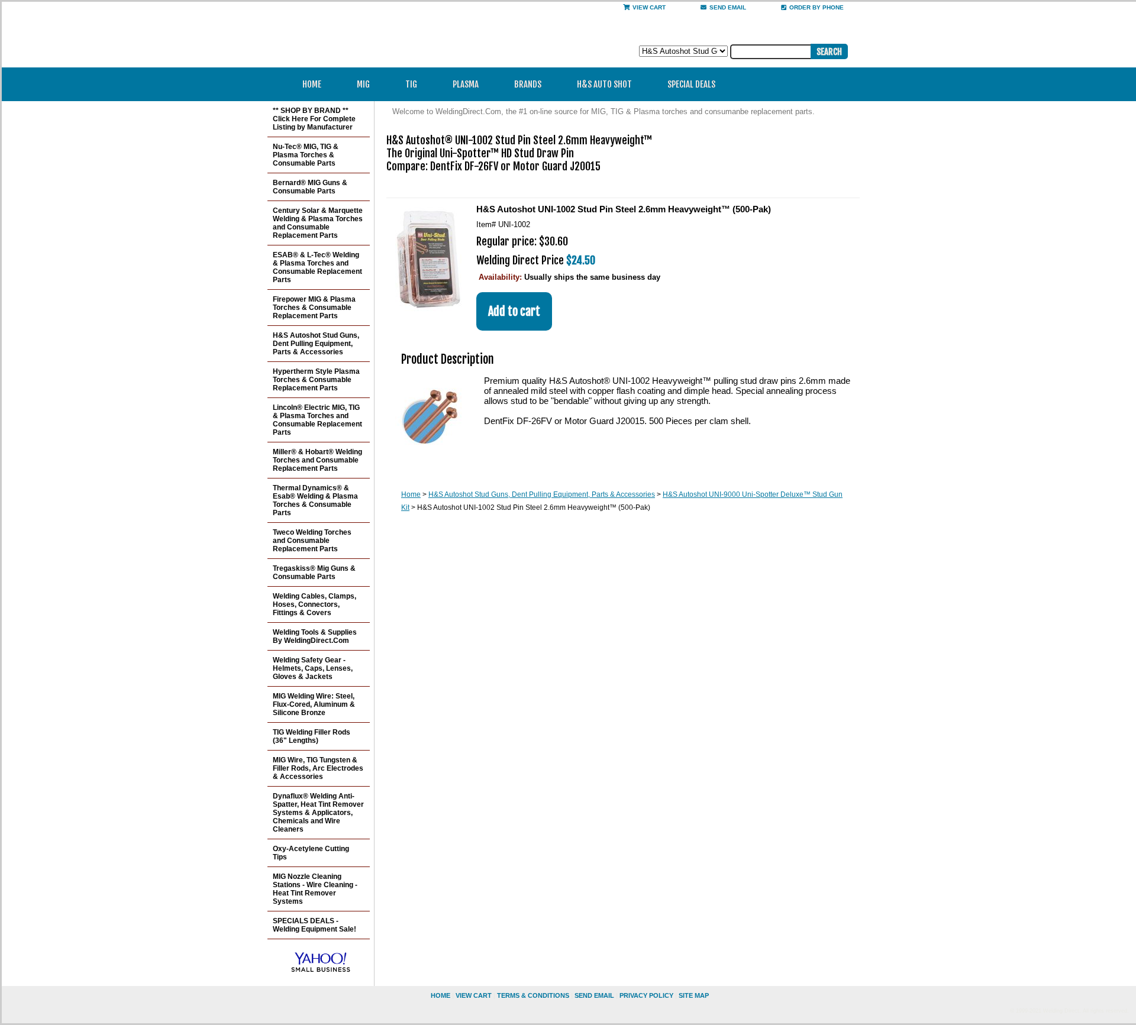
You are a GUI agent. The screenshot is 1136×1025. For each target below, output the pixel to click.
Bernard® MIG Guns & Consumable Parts (310, 187)
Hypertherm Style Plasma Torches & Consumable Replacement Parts (316, 379)
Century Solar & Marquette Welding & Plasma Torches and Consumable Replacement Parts (318, 223)
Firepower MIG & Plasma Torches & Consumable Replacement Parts (314, 307)
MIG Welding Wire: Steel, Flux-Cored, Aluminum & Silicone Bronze (314, 704)
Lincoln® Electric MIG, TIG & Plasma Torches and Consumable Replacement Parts (317, 419)
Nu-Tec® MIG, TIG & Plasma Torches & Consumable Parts (305, 155)
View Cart (649, 7)
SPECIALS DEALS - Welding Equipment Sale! (314, 925)
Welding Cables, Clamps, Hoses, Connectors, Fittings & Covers (314, 604)
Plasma (466, 84)
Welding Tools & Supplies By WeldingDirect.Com (315, 636)
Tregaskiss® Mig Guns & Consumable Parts (314, 572)
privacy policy (646, 995)
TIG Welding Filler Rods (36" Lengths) (311, 736)
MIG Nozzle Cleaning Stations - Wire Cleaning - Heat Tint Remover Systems (315, 889)
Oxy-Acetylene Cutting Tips (311, 853)
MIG (363, 84)
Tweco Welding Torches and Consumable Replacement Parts (312, 540)
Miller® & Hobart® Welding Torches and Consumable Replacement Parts (317, 460)
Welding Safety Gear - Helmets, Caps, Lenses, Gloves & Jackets (313, 668)
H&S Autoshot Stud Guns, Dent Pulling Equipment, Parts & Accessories (541, 494)
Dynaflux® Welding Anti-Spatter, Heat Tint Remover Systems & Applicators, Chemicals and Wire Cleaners (318, 812)
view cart (474, 995)
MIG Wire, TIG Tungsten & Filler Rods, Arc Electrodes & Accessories (318, 768)
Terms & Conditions (533, 995)
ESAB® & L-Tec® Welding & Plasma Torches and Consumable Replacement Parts (317, 267)
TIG (411, 84)
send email (727, 7)
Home (311, 84)
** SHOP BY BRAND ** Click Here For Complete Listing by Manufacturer (314, 118)
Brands (527, 84)
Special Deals (691, 84)
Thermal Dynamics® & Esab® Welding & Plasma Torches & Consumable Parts (315, 500)
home (440, 995)
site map (694, 995)
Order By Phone (816, 7)
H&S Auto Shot (604, 84)
